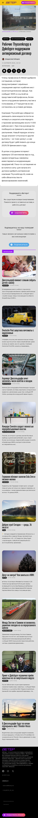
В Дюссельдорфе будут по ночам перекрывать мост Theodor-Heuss (16, 725)
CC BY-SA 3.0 (14, 31)
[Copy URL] (24, 71)
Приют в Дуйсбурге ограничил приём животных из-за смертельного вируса (18, 677)
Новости (29, 39)
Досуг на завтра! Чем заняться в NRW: (18, 575)
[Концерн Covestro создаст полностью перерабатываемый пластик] (19, 412)
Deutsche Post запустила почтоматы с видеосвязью (18, 332)
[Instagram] (8, 771)
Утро (4, 530)
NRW (4, 728)
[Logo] (11, 3)
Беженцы (5, 285)
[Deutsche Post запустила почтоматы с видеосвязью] (19, 316)
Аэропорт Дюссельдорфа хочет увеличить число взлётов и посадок (17, 380)
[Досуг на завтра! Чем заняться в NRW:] (19, 561)
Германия (5, 482)
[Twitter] (14, 71)
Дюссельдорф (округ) (18, 39)
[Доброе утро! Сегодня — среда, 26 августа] (19, 511)
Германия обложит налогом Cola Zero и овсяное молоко (18, 478)
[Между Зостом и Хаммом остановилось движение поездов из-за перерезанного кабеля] (19, 609)
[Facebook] (9, 71)
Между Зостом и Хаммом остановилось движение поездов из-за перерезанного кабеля (19, 625)
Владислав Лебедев (12, 59)
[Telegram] (4, 71)
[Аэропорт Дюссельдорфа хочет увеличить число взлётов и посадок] (19, 364)
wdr (13, 66)
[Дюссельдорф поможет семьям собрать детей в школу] (19, 266)
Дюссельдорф (6, 383)
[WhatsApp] (19, 71)
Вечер (4, 577)
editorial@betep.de (8, 785)
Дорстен (5, 335)
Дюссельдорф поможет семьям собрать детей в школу (19, 281)
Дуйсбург (6, 39)
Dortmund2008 (6, 31)
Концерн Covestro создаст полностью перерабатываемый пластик (17, 428)
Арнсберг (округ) (7, 630)
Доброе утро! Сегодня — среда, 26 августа (17, 526)
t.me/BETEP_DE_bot (8, 790)
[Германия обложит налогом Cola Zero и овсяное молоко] (19, 463)
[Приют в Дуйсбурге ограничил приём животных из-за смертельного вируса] (19, 661)
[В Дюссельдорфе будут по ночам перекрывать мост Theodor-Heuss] (19, 710)
